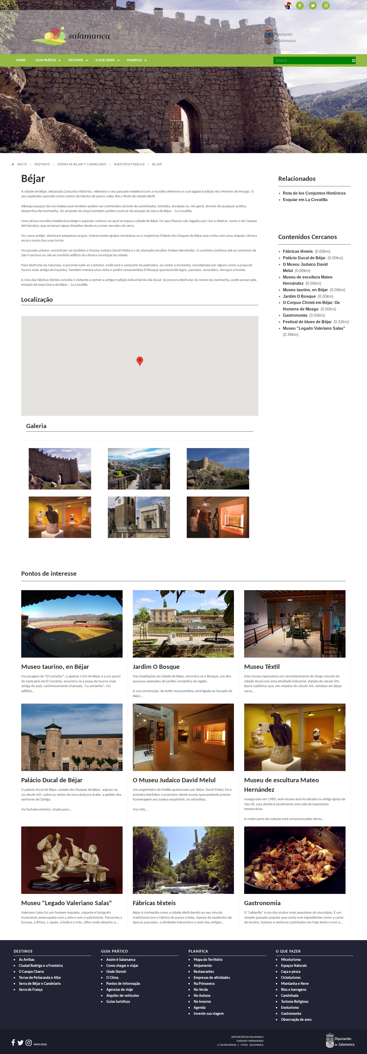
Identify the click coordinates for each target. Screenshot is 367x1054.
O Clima (112, 978)
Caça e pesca (290, 972)
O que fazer (105, 60)
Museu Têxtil (262, 667)
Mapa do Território (208, 960)
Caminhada (289, 996)
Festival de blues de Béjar (307, 322)
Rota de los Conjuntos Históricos (314, 193)
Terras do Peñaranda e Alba (40, 978)
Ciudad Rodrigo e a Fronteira (41, 966)
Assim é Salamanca (120, 960)
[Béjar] (61, 469)
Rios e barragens (293, 990)
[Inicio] (70, 35)
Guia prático (45, 60)
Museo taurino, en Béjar (305, 290)
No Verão (201, 990)
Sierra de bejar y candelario (81, 164)
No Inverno (202, 1002)
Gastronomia (295, 315)
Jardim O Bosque (299, 296)
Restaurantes (204, 972)
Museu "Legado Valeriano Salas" (314, 328)
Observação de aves (296, 1020)
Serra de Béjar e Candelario (40, 984)
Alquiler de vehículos (122, 996)
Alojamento (203, 966)
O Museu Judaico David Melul (174, 780)
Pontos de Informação (123, 984)
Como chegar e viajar (122, 966)
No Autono (202, 996)
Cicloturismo (291, 978)
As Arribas (26, 960)
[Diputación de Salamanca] (280, 35)
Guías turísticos (118, 1002)
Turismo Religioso (294, 1002)
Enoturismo (290, 1008)
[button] (140, 361)
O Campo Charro (31, 972)
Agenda (199, 1008)
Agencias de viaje (119, 990)
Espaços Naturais (294, 966)
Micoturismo (291, 960)
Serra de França (30, 990)
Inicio (22, 164)
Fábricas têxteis (298, 251)
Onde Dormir (116, 972)
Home (20, 60)
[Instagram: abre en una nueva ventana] (325, 5)
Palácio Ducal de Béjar (304, 258)
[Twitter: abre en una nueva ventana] (312, 5)
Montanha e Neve (295, 984)
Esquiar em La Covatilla (305, 200)
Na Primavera (204, 984)
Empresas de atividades (212, 978)
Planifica (134, 60)
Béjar (157, 164)
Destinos (75, 60)
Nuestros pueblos (129, 164)
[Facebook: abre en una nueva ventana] (299, 5)
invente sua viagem (209, 1014)
